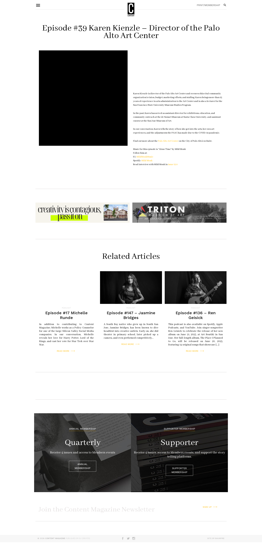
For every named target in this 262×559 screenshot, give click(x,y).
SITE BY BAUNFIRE (215, 538)
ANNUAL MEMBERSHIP (82, 466)
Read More (63, 351)
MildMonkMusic (145, 156)
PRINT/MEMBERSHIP (208, 5)
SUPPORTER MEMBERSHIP (179, 470)
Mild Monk (147, 160)
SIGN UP (207, 507)
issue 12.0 (173, 164)
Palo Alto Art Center (168, 141)
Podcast (66, 308)
